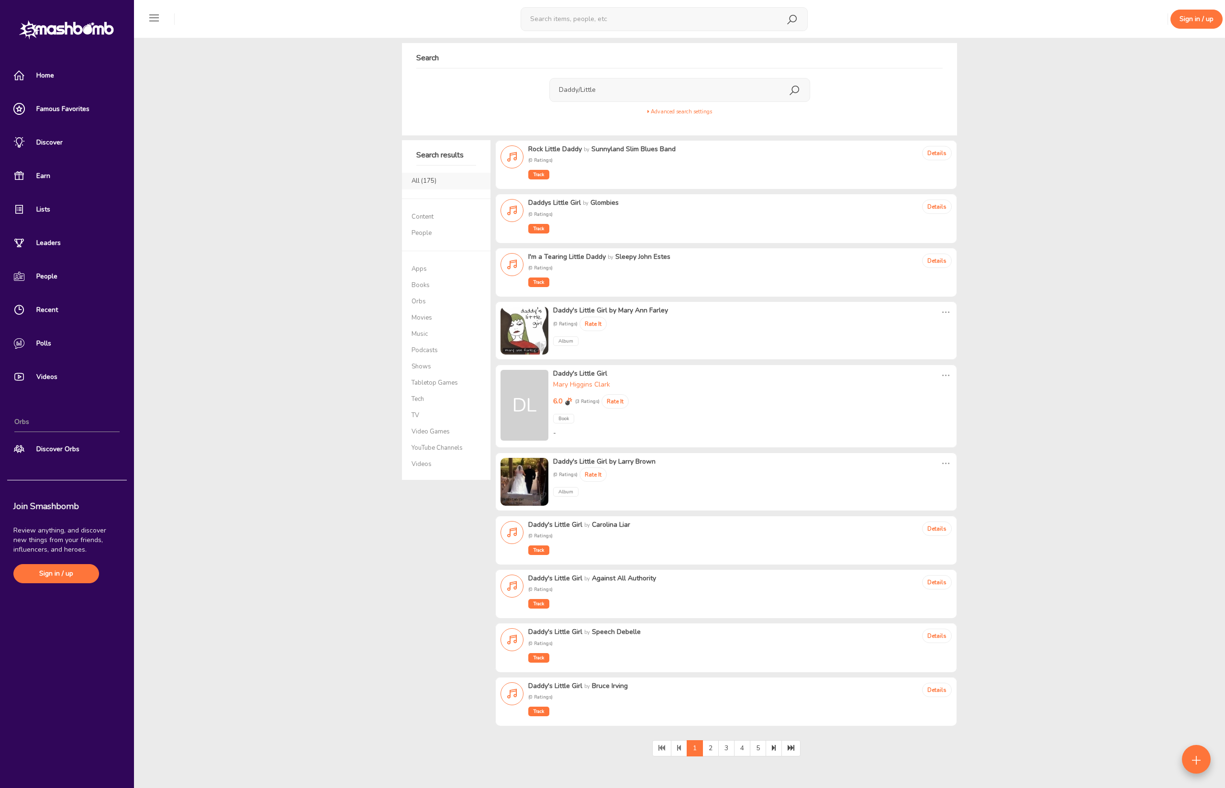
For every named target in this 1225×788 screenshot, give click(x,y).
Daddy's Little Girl (580, 310)
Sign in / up (56, 573)
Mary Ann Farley (643, 310)
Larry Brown (637, 461)
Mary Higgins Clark (581, 384)
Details (937, 153)
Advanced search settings (680, 111)
